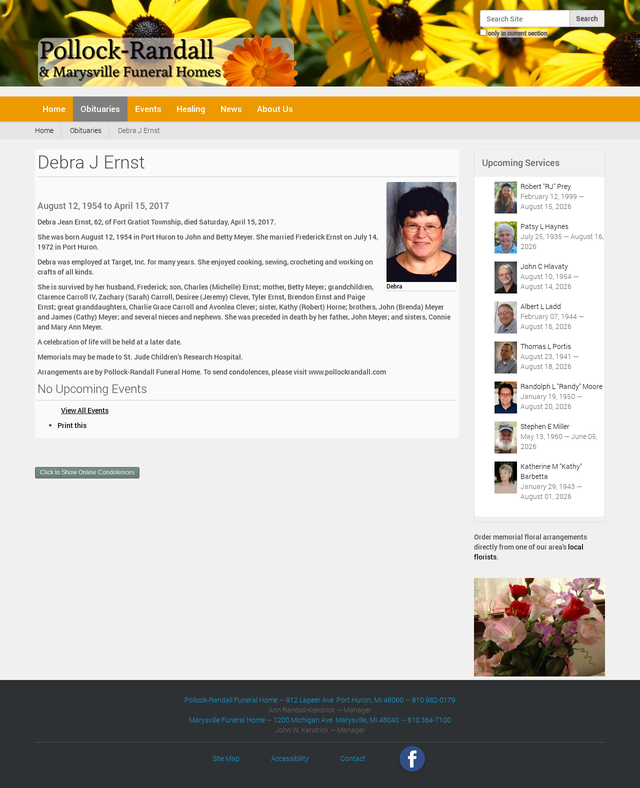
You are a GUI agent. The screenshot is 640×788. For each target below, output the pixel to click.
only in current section (518, 33)
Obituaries (100, 108)
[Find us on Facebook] (412, 758)
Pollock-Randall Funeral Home (231, 699)
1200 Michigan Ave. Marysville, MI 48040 (336, 719)
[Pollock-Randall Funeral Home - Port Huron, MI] (168, 47)
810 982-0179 (434, 699)
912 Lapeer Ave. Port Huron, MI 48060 (345, 699)
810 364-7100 (429, 719)
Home (54, 108)
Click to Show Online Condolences (87, 472)
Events (148, 108)
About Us (275, 108)
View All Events (84, 410)
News (231, 108)
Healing (191, 108)
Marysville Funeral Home (227, 719)
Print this (72, 425)
